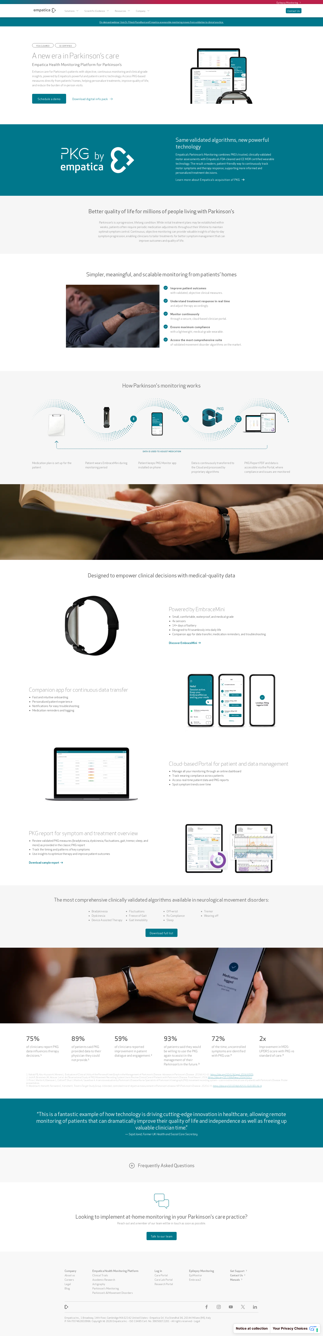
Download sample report (44, 862)
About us (70, 1275)
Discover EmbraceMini (183, 642)
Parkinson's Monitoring (105, 1288)
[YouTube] (231, 1307)
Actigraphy (98, 1283)
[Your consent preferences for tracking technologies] (317, 1330)
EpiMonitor (195, 1275)
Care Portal (161, 1275)
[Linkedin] (255, 1307)
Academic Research (103, 1279)
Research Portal (164, 1283)
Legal (68, 1283)
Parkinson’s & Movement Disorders (112, 1292)
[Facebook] (207, 1307)
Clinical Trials (100, 1275)
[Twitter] (243, 1307)
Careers (69, 1279)
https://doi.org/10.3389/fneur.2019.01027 (230, 1077)
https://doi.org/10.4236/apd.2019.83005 (232, 1074)
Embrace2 (195, 1279)
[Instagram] (219, 1307)
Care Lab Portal (164, 1279)
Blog (67, 1288)
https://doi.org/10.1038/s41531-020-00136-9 (237, 1085)
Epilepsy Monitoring (287, 2)
